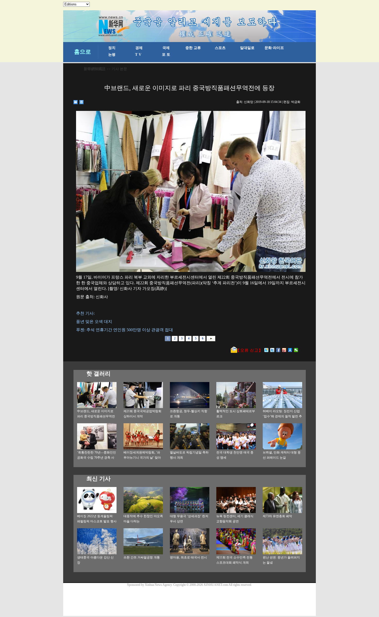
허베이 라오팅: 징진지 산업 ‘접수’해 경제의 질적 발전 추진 (282, 416)
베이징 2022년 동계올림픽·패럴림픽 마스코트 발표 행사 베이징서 (97, 521)
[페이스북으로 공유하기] (278, 350)
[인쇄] (81, 102)
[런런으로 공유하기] (290, 350)
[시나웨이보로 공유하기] (284, 350)
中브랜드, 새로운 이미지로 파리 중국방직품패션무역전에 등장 (96, 416)
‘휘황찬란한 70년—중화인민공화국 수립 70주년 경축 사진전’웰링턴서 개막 (96, 458)
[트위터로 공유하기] (272, 350)
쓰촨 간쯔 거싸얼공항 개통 (141, 557)
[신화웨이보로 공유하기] (266, 350)
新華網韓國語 (94, 69)
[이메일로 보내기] (75, 102)
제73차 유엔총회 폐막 (277, 516)
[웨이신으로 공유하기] (296, 350)
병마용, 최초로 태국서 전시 (188, 557)
